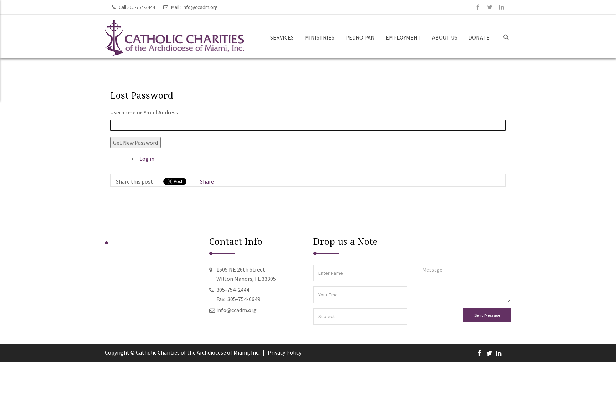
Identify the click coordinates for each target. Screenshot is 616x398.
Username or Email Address (144, 112)
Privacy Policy (284, 352)
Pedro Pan (360, 37)
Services (282, 37)
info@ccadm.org (200, 7)
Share (207, 181)
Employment (403, 37)
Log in (146, 158)
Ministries (319, 37)
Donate (478, 37)
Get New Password (135, 142)
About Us (444, 37)
